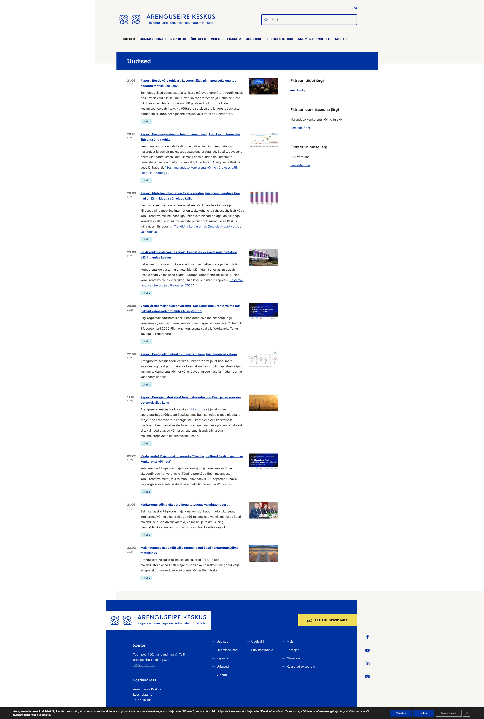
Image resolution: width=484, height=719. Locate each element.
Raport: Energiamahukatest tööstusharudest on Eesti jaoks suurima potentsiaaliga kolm (190, 399)
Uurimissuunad (153, 39)
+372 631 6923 (144, 665)
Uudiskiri (253, 39)
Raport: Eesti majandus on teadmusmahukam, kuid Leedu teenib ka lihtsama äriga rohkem (190, 136)
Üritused (198, 39)
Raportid (178, 39)
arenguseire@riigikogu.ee (151, 660)
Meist (339, 39)
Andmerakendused (314, 39)
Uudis (146, 121)
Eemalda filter (300, 128)
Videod (217, 39)
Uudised (128, 39)
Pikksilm (234, 39)
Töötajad (293, 650)
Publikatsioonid (279, 39)
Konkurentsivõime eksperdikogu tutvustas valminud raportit (185, 504)
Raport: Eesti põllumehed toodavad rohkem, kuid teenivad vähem (188, 354)
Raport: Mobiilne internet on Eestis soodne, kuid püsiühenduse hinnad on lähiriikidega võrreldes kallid (190, 195)
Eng (354, 7)
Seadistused (448, 713)
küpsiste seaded (40, 715)
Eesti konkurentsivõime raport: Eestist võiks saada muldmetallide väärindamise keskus (188, 254)
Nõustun (401, 713)
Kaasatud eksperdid (301, 666)
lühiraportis (197, 409)
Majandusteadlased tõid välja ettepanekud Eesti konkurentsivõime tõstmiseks (189, 550)
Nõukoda (293, 658)
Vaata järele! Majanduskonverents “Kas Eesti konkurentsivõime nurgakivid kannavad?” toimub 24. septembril (190, 308)
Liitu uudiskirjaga (331, 620)
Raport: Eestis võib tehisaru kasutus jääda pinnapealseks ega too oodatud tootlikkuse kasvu (188, 83)
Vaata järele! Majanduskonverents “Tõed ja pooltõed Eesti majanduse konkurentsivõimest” (191, 458)
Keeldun (423, 713)
